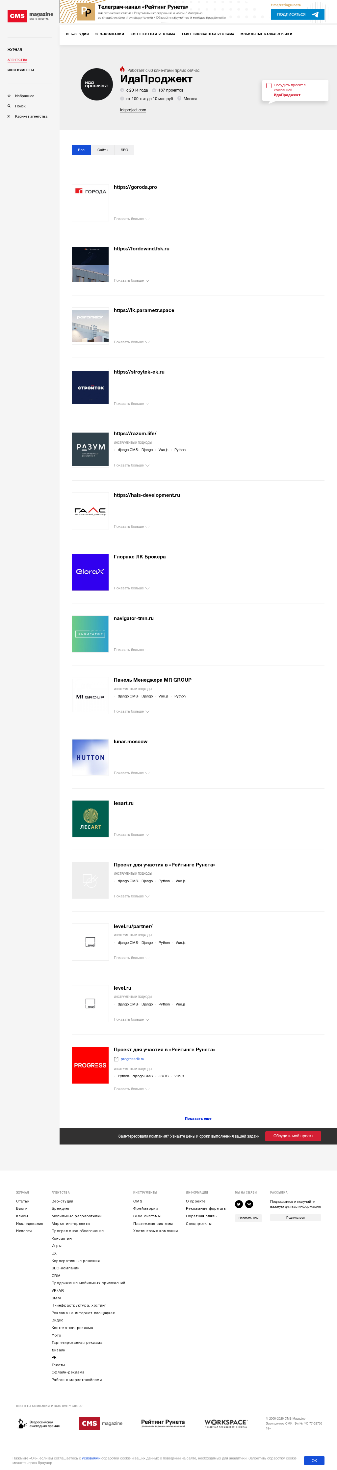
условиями (91, 1458)
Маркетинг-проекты (71, 1224)
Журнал (15, 49)
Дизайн (59, 1350)
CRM (56, 1276)
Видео (58, 1320)
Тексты (58, 1365)
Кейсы (22, 1216)
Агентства (17, 60)
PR (54, 1357)
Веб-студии (63, 1201)
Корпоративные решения (76, 1261)
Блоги (22, 1208)
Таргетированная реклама (77, 1342)
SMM (56, 1298)
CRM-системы (147, 1216)
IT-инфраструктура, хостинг (79, 1305)
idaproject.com (133, 110)
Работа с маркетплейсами (77, 1380)
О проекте (196, 1201)
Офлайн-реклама (68, 1372)
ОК (314, 1460)
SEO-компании (66, 1268)
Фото (56, 1335)
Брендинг (61, 1208)
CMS (137, 1201)
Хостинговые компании (155, 1231)
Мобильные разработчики (77, 1216)
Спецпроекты (199, 1224)
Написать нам (248, 1218)
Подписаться (295, 1217)
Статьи (23, 1201)
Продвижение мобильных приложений (88, 1283)
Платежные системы (153, 1224)
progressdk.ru (132, 1059)
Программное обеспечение (78, 1231)
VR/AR (58, 1290)
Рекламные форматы (206, 1208)
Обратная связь (201, 1216)
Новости (24, 1231)
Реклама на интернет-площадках (83, 1313)
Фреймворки (145, 1208)
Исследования (29, 1224)
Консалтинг (63, 1238)
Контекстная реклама (72, 1328)
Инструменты (21, 70)
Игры (57, 1246)
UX (54, 1253)
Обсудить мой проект (293, 1136)
